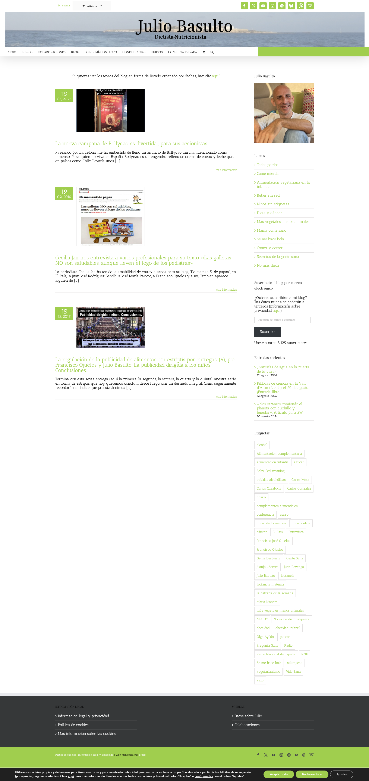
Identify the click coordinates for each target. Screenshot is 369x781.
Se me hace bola (270, 239)
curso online (301, 523)
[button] (212, 51)
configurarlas (204, 776)
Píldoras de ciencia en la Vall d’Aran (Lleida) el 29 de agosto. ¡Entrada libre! (283, 387)
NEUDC (262, 619)
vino (260, 680)
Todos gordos (267, 164)
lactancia (287, 576)
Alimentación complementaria (279, 454)
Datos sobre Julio (248, 716)
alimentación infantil (272, 462)
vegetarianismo (268, 671)
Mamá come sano (271, 230)
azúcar (299, 462)
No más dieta (268, 265)
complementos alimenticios (277, 506)
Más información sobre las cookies (87, 734)
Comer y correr (270, 248)
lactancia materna (270, 584)
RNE (304, 654)
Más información (226, 170)
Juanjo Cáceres (267, 567)
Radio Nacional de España (276, 654)
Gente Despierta (269, 558)
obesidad (263, 628)
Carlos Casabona (269, 488)
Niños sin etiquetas (273, 204)
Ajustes (342, 774)
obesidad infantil (287, 628)
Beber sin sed (268, 195)
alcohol (262, 445)
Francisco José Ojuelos (273, 541)
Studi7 (142, 754)
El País (278, 532)
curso (284, 514)
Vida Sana (293, 671)
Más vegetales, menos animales (283, 221)
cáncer (262, 532)
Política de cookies (73, 725)
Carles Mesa (300, 480)
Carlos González (299, 488)
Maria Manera (267, 602)
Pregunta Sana (267, 645)
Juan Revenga (294, 567)
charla (261, 497)
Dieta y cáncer (269, 212)
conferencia (265, 514)
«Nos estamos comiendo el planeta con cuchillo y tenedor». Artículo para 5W (280, 408)
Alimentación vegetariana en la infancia (283, 184)
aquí (216, 76)
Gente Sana (294, 558)
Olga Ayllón (265, 637)
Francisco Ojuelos (270, 549)
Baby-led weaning (271, 471)
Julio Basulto (266, 576)
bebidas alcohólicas (271, 480)
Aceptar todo (279, 774)
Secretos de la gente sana (278, 256)
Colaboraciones (247, 725)
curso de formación (271, 523)
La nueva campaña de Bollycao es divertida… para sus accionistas (131, 143)
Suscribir (267, 331)
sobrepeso (294, 663)
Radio (288, 645)
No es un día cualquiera (292, 619)
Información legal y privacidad (83, 716)
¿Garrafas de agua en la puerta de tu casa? (283, 369)
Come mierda (268, 173)
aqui (276, 310)
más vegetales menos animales (280, 610)
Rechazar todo (312, 774)
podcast (286, 637)
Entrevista (296, 532)
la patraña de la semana (275, 593)
